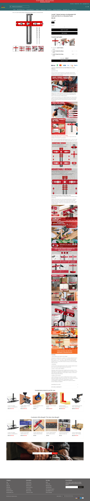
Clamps (37, 9)
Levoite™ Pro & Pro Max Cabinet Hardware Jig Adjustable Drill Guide (25, 433)
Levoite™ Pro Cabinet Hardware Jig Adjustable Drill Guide (13, 406)
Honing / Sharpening (57, 9)
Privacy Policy (28, 482)
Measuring (43, 9)
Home (14, 9)
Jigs (7, 482)
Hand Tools (73, 9)
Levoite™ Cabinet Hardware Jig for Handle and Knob (51, 433)
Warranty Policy (77, 3)
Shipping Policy (29, 483)
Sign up (54, 453)
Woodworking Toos (9, 492)
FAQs (81, 3)
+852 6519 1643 (48, 487)
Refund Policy (28, 485)
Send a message (49, 492)
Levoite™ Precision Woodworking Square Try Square (63, 406)
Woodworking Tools (20, 9)
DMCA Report (59, 496)
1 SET (55, 20)
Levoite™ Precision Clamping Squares (51, 406)
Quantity (52, 25)
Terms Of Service (29, 487)
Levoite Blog (28, 489)
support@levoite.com (85, 3)
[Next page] (43, 49)
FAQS (47, 482)
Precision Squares (9, 490)
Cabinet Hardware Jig (60, 67)
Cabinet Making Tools (68, 67)
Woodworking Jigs (30, 9)
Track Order (72, 3)
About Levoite (28, 490)
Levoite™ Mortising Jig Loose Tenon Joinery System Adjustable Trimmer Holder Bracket (77, 406)
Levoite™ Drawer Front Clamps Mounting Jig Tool (58, 54)
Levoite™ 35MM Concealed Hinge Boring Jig (25, 406)
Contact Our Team (29, 492)
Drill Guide (49, 9)
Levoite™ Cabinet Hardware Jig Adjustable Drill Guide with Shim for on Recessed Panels (60, 47)
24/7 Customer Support (50, 489)
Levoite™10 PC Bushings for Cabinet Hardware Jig (64, 433)
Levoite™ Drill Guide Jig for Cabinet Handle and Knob (38, 433)
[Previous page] (13, 49)
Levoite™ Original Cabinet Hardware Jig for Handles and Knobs (76, 433)
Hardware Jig (8, 489)
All (15, 12)
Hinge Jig (8, 485)
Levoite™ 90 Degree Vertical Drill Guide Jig (38, 406)
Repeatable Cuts (66, 9)
